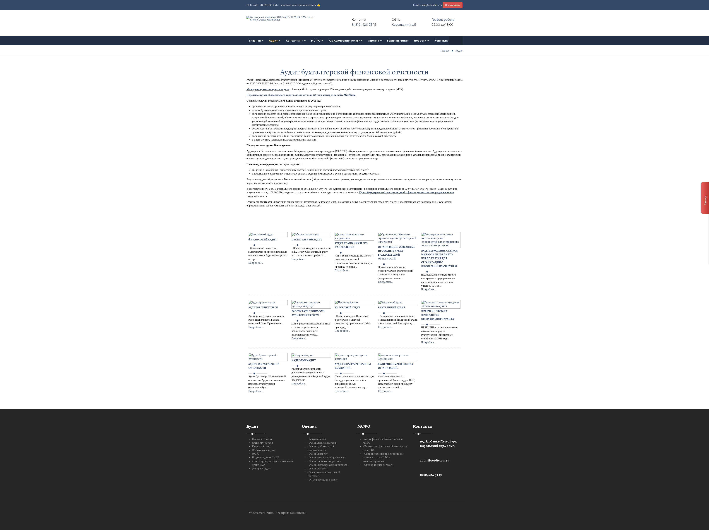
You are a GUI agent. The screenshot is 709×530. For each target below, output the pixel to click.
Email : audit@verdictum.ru (427, 5)
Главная (255, 40)
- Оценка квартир (317, 454)
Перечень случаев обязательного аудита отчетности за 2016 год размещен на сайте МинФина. (301, 95)
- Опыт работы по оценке (322, 479)
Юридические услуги (344, 40)
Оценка (374, 40)
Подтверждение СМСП (265, 457)
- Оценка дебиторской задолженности (320, 448)
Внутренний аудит (391, 307)
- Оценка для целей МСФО (378, 465)
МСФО (316, 40)
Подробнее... (255, 263)
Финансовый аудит (262, 239)
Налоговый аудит (347, 307)
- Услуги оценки (316, 439)
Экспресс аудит (261, 468)
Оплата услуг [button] (452, 5)
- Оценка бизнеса (317, 468)
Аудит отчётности (262, 442)
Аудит (273, 40)
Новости (420, 40)
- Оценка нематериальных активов (327, 465)
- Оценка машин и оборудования (326, 457)
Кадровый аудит (304, 360)
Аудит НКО (258, 465)
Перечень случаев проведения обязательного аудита (437, 315)
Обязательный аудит (307, 239)
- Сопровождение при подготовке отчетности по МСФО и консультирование (383, 457)
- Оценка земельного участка (324, 461)
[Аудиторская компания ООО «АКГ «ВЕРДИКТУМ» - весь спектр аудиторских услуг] (280, 18)
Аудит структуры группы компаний (273, 461)
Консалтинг (295, 40)
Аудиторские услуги (263, 307)
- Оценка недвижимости (321, 442)
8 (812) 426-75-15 (364, 24)
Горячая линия (397, 40)
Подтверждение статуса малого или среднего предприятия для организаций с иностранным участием (439, 258)
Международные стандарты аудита (267, 89)
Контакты (441, 40)
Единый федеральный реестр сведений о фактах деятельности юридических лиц (406, 192)
